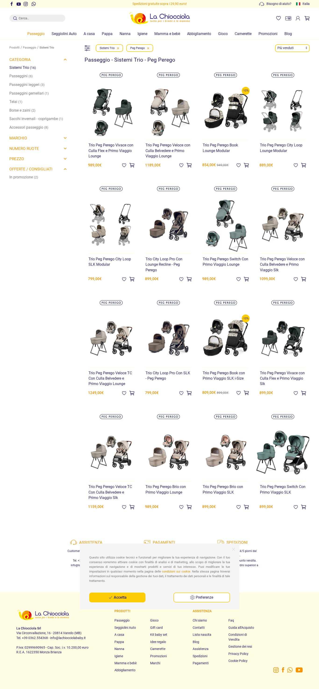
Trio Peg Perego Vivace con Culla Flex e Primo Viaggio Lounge (111, 150)
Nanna (125, 34)
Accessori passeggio (28, 127)
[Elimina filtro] (118, 48)
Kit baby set (158, 634)
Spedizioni (200, 656)
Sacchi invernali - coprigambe (36, 119)
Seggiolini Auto (64, 34)
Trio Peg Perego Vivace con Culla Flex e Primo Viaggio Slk (282, 378)
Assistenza (201, 649)
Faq (231, 620)
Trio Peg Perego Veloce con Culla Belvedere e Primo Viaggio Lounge (167, 150)
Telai (15, 101)
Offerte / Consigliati (31, 169)
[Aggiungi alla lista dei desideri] (124, 165)
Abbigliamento (199, 34)
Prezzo (16, 158)
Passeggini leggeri (27, 84)
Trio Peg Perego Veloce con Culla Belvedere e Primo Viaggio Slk (282, 264)
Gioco (223, 34)
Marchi (155, 663)
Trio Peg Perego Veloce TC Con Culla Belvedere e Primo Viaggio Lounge (110, 378)
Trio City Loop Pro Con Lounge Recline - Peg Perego (163, 264)
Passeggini (21, 76)
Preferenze (204, 597)
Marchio (18, 138)
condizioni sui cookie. (176, 571)
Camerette (243, 34)
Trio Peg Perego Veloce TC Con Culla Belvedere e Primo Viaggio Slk (110, 492)
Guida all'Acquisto (241, 627)
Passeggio (36, 34)
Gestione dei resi (240, 646)
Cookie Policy (238, 661)
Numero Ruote (24, 148)
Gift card (156, 627)
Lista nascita (202, 634)
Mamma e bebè (167, 34)
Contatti (199, 627)
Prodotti (14, 47)
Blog (288, 34)
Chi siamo (200, 620)
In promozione (23, 177)
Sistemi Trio (22, 67)
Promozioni (268, 34)
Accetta (120, 597)
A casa (89, 34)
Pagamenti (201, 663)
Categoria (20, 59)
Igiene (142, 34)
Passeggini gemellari (29, 93)
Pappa (107, 34)
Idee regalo (158, 642)
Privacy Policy (238, 654)
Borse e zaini (22, 110)
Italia (306, 4)
